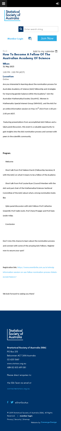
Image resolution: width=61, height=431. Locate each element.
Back (5, 51)
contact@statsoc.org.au (18, 388)
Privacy (10, 419)
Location (8, 76)
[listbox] (45, 51)
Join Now (47, 38)
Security (17, 419)
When (6, 63)
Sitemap (26, 419)
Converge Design (49, 422)
